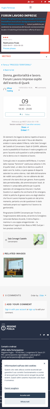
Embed (24, 130)
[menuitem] (42, 295)
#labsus (4, 24)
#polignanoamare (29, 21)
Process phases (9, 48)
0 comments (41, 87)
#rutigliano (41, 21)
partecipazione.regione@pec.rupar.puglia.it (22, 354)
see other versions (33, 124)
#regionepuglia (28, 18)
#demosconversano (16, 24)
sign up (32, 309)
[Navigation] (30, 7)
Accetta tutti (25, 395)
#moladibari (6, 21)
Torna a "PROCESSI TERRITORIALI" (17, 64)
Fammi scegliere (12, 388)
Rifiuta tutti (25, 402)
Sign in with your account (15, 309)
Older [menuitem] (41, 295)
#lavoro (4, 18)
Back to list (9, 69)
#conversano (40, 18)
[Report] (19, 90)
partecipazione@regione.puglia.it (20, 357)
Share (24, 127)
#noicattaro (16, 21)
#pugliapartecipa (15, 18)
